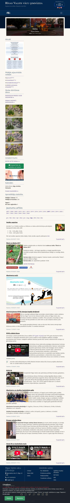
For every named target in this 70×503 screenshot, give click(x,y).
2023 (16, 213)
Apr (18, 218)
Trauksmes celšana (45, 478)
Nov (38, 218)
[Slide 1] (30, 33)
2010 (20, 211)
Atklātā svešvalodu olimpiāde (11, 86)
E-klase (29, 471)
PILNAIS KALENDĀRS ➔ (11, 191)
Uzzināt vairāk (6, 494)
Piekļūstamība (44, 475)
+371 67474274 (11, 477)
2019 (56, 211)
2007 (7, 211)
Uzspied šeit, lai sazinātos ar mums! (14, 166)
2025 (24, 213)
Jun (24, 218)
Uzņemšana (11, 80)
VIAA (55, 480)
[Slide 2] (33, 33)
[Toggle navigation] (61, 13)
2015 (40, 211)
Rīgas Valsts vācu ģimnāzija (24, 3)
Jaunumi (10, 78)
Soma (28, 475)
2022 (11, 213)
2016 (44, 211)
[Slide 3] (36, 33)
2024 (20, 213)
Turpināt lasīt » (60, 239)
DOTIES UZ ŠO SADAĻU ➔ (12, 161)
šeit (48, 236)
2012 (28, 211)
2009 (16, 211)
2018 (52, 211)
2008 (11, 211)
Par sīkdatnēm (44, 471)
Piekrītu (9, 498)
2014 (36, 211)
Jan (7, 218)
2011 (24, 211)
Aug (28, 218)
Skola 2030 (30, 473)
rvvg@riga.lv (10, 480)
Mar (14, 218)
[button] (59, 4)
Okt (35, 218)
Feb (10, 218)
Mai (21, 218)
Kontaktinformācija (13, 83)
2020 (61, 211)
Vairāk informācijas (28, 264)
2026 (28, 213)
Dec (42, 218)
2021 (7, 213)
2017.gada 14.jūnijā (38, 336)
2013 (32, 211)
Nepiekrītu (20, 498)
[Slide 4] (39, 33)
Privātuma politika (45, 473)
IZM (55, 477)
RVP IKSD (56, 475)
